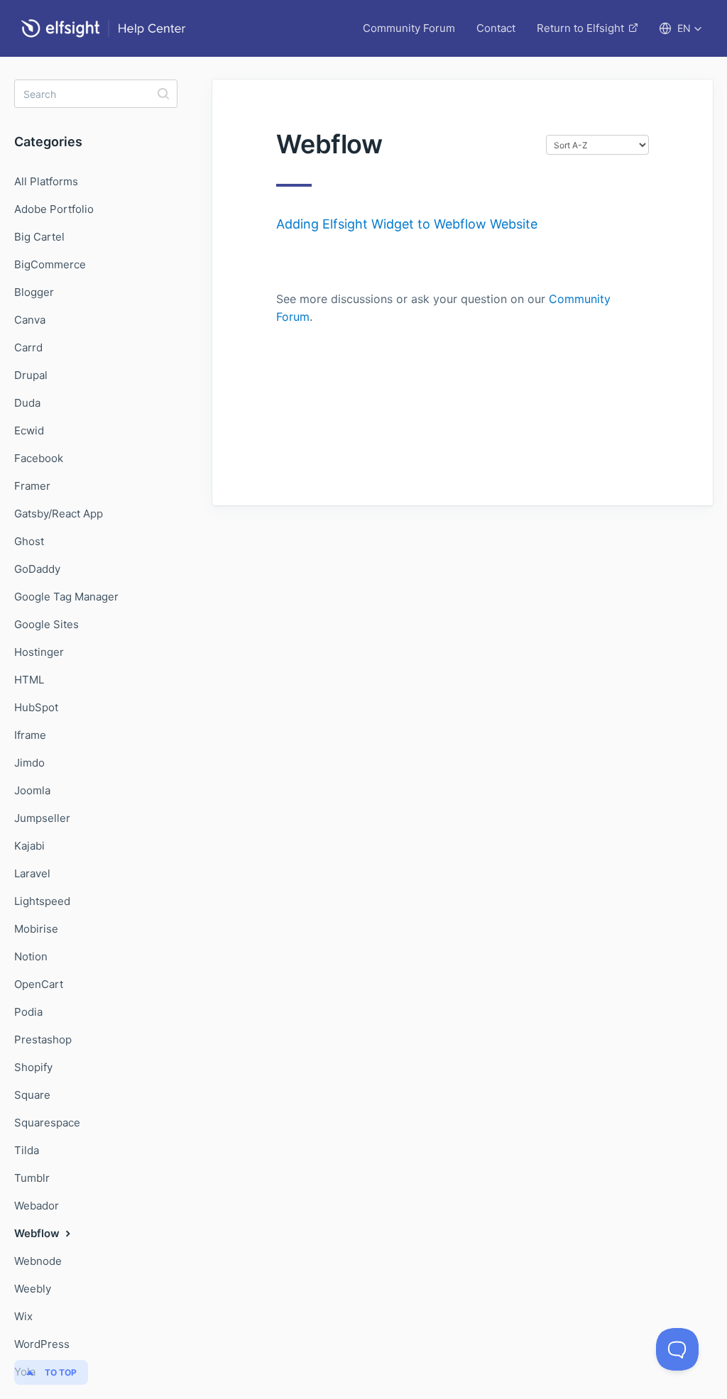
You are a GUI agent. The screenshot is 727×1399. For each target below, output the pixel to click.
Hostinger (39, 652)
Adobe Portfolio (54, 209)
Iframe (30, 735)
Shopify (33, 1067)
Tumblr (32, 1178)
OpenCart (38, 984)
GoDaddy (37, 569)
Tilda (26, 1150)
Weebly (32, 1288)
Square (32, 1095)
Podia (28, 1012)
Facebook (38, 458)
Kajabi (29, 845)
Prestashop (43, 1039)
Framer (32, 486)
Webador (36, 1205)
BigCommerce (50, 264)
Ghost (29, 541)
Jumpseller (42, 818)
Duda (27, 403)
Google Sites (46, 624)
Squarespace (47, 1122)
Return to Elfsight (580, 28)
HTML (29, 679)
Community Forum (409, 28)
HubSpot (36, 707)
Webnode (38, 1261)
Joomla (32, 790)
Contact (495, 28)
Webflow (38, 1233)
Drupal (31, 375)
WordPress (42, 1344)
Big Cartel (39, 236)
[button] (680, 28)
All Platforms (46, 181)
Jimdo (29, 762)
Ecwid (29, 430)
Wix (23, 1316)
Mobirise (36, 929)
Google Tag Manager (66, 596)
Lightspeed (42, 901)
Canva (29, 320)
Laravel (32, 873)
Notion (31, 956)
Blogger (34, 292)
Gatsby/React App (58, 513)
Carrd (28, 347)
